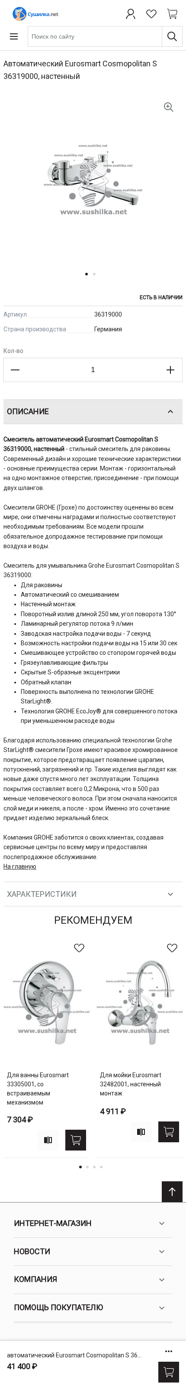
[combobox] (105, 36)
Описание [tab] (28, 411)
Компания (35, 1279)
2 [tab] (87, 1167)
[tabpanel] (46, 1047)
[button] (89, 279)
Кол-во (13, 350)
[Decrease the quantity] (15, 370)
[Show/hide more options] (168, 1351)
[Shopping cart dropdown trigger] (172, 13)
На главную (19, 866)
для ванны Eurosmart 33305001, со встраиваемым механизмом (38, 1089)
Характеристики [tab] (42, 894)
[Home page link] (33, 14)
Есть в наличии (161, 297)
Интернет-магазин (53, 1223)
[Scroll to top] (172, 1191)
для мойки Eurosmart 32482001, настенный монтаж (130, 1084)
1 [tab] (80, 1167)
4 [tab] (101, 1167)
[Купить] (168, 1372)
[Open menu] (13, 36)
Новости (32, 1251)
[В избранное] (79, 948)
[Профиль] (130, 13)
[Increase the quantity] (170, 370)
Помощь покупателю (58, 1307)
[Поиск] (172, 36)
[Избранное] (151, 13)
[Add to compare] (48, 1140)
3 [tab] (94, 1167)
